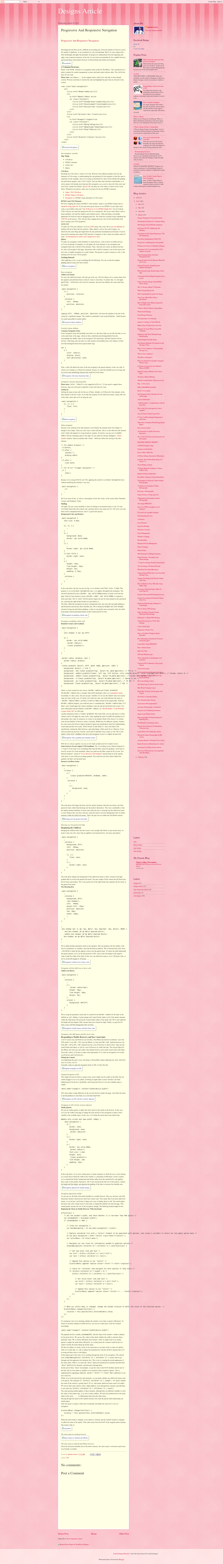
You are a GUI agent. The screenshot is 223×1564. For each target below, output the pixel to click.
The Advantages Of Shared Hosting (149, 566)
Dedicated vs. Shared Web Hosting (149, 617)
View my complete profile (153, 30)
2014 (138, 197)
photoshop (137, 893)
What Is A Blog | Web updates (146, 862)
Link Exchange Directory (121, 1553)
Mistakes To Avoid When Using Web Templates (149, 330)
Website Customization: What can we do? (151, 380)
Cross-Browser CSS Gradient (91, 754)
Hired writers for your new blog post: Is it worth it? (153, 60)
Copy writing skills (144, 626)
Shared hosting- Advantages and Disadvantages (148, 558)
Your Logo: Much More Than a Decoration (147, 298)
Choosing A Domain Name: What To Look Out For (149, 590)
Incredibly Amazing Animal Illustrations (151, 477)
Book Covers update (144, 391)
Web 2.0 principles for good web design (150, 294)
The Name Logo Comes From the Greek (150, 684)
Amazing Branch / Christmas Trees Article (151, 740)
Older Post (124, 1533)
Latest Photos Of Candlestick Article (149, 731)
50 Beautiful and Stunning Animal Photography (149, 499)
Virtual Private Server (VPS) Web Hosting (149, 622)
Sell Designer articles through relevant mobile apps (150, 395)
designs (136, 883)
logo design (137, 848)
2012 (138, 201)
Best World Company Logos (147, 688)
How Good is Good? (144, 428)
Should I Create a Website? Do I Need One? (150, 372)
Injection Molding (143, 526)
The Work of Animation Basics (147, 697)
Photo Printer (142, 550)
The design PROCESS (145, 503)
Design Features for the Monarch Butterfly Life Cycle (151, 261)
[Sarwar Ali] (134, 46)
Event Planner (142, 523)
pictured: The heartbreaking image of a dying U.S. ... (150, 460)
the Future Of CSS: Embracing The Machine (149, 229)
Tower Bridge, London (145, 465)
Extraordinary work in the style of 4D (153, 87)
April (140, 211)
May (139, 208)
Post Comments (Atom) (74, 1539)
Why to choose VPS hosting (147, 609)
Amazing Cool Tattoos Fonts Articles (149, 747)
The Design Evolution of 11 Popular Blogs (151, 221)
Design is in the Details (145, 449)
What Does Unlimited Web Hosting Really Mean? (151, 423)
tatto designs (138, 851)
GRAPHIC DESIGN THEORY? (148, 442)
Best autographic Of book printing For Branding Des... (150, 718)
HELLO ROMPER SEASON (147, 387)
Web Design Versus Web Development (150, 225)
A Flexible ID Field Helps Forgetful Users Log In (151, 277)
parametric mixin (117, 693)
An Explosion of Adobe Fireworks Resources (149, 432)
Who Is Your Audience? (145, 354)
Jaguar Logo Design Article (146, 714)
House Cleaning (143, 547)
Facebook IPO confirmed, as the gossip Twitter (150, 664)
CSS (67, 1458)
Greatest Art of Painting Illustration (149, 710)
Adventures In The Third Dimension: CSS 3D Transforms (151, 234)
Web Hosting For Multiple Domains (149, 554)
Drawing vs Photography (146, 491)
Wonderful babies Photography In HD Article (150, 736)
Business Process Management (147, 543)
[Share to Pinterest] (100, 1454)
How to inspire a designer (151, 102)
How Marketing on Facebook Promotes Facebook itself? (150, 640)
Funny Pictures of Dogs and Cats (148, 495)
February (141, 757)
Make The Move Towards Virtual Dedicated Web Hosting (148, 613)
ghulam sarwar (153, 27)
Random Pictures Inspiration (147, 473)
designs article (138, 886)
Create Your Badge (139, 48)
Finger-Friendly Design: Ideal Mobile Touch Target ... (150, 283)
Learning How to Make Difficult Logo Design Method (150, 676)
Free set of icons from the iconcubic (151, 138)
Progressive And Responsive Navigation (80, 40)
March (140, 215)
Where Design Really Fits (146, 290)
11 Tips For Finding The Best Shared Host (151, 562)
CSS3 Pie (64, 219)
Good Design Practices (145, 315)
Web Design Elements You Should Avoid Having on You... (151, 344)
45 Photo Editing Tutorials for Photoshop (151, 456)
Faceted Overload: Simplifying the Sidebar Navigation (149, 266)
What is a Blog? (139, 116)
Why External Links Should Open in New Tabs (151, 272)
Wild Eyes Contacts (144, 530)
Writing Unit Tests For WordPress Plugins (151, 246)
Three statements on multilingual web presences (150, 659)
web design (137, 896)
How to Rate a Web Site (145, 452)
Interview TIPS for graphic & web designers (149, 508)
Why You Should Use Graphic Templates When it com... (151, 362)
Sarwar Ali (136, 44)
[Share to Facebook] (97, 1454)
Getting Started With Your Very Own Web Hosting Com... (151, 574)
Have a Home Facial (144, 647)
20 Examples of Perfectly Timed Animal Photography (151, 481)
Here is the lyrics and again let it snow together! (150, 409)
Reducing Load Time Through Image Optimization (149, 335)
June (139, 204)
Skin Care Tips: (143, 651)
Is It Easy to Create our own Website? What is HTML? (149, 367)
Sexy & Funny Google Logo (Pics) (149, 414)
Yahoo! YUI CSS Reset (73, 192)
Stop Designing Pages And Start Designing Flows (148, 256)
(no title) (136, 74)
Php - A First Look (144, 384)
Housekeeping (142, 540)
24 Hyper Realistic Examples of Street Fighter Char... (150, 469)
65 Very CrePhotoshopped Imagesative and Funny (150, 418)
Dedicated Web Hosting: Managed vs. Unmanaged (150, 604)
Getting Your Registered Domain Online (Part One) (151, 579)
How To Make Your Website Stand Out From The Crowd (150, 304)
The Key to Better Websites (146, 377)
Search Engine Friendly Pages (147, 339)
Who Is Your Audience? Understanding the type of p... (150, 349)
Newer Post (63, 1533)
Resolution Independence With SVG (149, 239)
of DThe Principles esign (145, 445)
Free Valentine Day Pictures (147, 700)
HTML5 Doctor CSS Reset (74, 195)
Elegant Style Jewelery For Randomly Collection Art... (150, 727)
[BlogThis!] (93, 1454)
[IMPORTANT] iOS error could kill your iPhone (148, 865)
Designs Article (80, 10)
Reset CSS (86, 186)
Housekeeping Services (142, 151)
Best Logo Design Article (146, 681)
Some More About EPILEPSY (147, 644)
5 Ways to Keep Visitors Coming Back (146, 127)
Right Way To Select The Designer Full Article (150, 692)
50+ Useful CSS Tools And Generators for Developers (151, 438)
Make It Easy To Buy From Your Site (149, 325)
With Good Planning (144, 311)
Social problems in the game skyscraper (150, 672)
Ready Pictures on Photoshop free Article (151, 744)
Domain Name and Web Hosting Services (151, 594)
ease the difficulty (117, 226)
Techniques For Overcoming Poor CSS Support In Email (150, 250)
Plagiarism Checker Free (145, 630)
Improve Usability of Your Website (149, 322)
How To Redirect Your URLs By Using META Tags (150, 585)
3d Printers (141, 519)
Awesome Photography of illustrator (149, 707)
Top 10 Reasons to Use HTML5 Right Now (97, 209)
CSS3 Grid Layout (143, 668)
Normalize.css (70, 198)
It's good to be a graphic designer (148, 512)
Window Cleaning (143, 536)
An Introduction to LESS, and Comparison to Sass (83, 236)
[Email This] (91, 1454)
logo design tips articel (141, 889)
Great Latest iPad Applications (147, 703)
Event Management (144, 533)
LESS (92, 226)
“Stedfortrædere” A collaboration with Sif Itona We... (151, 404)
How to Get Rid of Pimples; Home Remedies (149, 634)
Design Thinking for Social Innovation (150, 218)
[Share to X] (95, 1454)
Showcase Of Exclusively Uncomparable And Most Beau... (151, 752)
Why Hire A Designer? (145, 357)
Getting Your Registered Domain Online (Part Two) (151, 599)
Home (94, 1533)
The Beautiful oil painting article (148, 723)
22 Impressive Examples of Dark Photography (148, 487)
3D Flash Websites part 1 (145, 654)
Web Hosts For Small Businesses (148, 569)
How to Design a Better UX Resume (149, 287)
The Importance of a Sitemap (147, 318)
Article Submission (144, 399)
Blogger (121, 1559)
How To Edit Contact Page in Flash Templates (152, 177)
